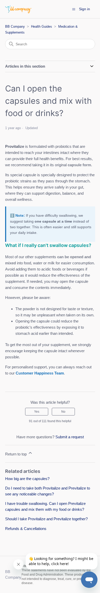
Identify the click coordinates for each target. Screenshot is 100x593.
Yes (36, 411)
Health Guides (41, 26)
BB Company (15, 26)
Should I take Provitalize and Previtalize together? (46, 519)
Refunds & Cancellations (25, 528)
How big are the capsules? (27, 478)
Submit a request (69, 437)
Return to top (16, 454)
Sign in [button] (84, 9)
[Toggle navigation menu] (73, 9)
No (63, 411)
